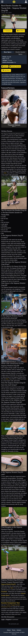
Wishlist (21, 31)
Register (8, 619)
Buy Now (7, 70)
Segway (5, 66)
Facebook (4, 591)
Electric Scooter (15, 66)
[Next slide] (27, 108)
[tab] (12, 126)
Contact (19, 630)
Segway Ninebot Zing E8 (8, 584)
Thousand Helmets (14, 125)
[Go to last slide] (1, 108)
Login (2, 619)
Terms (13, 630)
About (9, 630)
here (5, 173)
